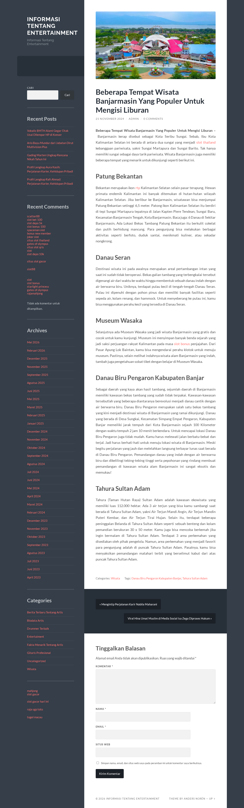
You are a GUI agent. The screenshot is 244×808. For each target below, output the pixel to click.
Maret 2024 (35, 504)
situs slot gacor (36, 261)
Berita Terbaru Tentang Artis (45, 612)
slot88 (31, 269)
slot (29, 250)
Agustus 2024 (36, 464)
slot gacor (33, 694)
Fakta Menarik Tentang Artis (45, 644)
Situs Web (103, 744)
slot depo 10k (35, 254)
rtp (138, 188)
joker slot (33, 237)
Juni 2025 (33, 391)
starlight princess (38, 286)
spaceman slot (36, 230)
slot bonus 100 (36, 226)
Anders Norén (194, 798)
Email (101, 726)
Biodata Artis (35, 620)
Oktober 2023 (36, 536)
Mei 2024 (33, 488)
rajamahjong (35, 293)
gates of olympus (37, 243)
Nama (101, 708)
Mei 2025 (33, 399)
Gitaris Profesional (39, 652)
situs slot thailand (38, 240)
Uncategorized (36, 661)
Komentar (104, 666)
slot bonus (33, 283)
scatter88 (33, 216)
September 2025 (37, 374)
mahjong (32, 690)
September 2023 (37, 545)
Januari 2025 (35, 423)
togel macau (34, 717)
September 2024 (37, 455)
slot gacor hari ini (38, 701)
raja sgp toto (35, 709)
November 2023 (37, 528)
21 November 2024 (110, 118)
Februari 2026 (36, 350)
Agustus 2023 (36, 553)
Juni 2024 (33, 480)
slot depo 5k (34, 223)
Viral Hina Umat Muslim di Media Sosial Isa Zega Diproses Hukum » (170, 618)
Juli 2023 (33, 561)
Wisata (31, 669)
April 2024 (34, 496)
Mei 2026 (33, 342)
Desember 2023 (37, 520)
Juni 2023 (33, 569)
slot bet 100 (34, 219)
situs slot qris (35, 247)
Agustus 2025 (36, 382)
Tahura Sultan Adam (194, 578)
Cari (30, 87)
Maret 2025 (35, 407)
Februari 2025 (36, 415)
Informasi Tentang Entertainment (52, 26)
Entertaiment (35, 636)
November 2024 (37, 439)
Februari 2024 (36, 512)
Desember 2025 (37, 358)
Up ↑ (212, 798)
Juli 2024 (33, 472)
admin (134, 118)
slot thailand (206, 142)
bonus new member (39, 233)
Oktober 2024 (36, 447)
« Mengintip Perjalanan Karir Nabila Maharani (128, 604)
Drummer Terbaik (38, 628)
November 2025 (37, 366)
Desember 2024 (37, 431)
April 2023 (34, 577)
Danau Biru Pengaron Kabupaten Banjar (156, 578)
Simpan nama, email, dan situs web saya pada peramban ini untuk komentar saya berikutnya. (151, 763)
